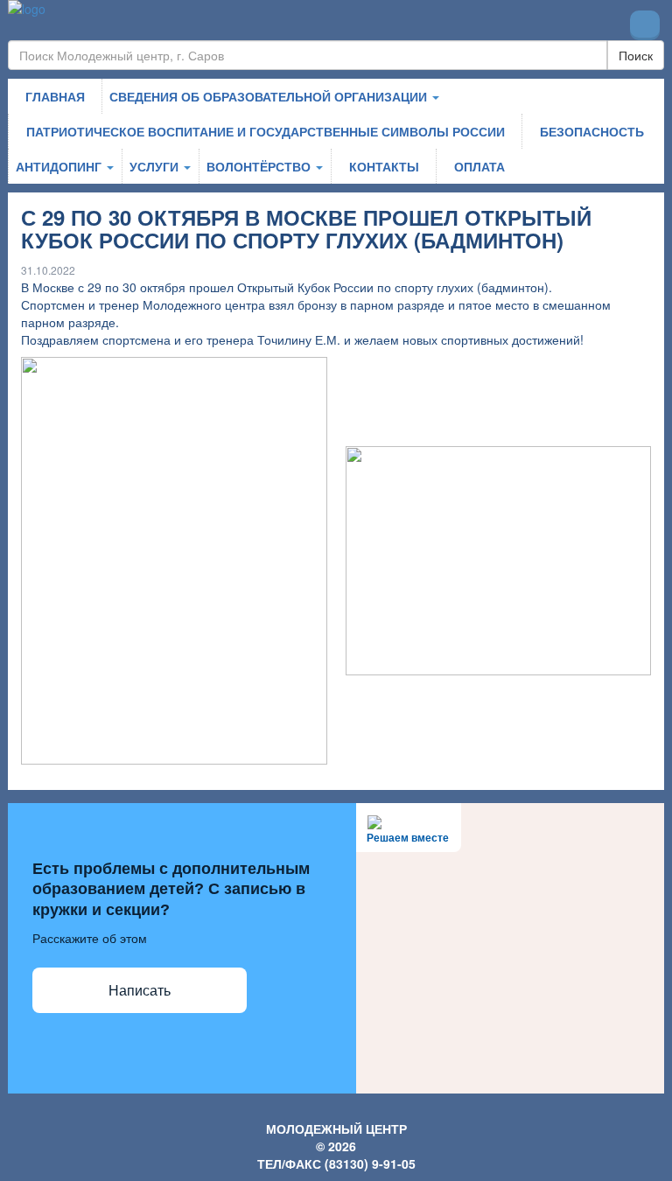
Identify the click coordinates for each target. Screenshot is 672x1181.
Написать (139, 990)
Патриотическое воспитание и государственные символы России (265, 131)
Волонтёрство (260, 166)
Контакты (384, 166)
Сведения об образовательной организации (269, 96)
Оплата (479, 166)
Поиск (636, 55)
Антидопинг (60, 166)
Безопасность (592, 131)
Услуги (156, 166)
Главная (55, 96)
